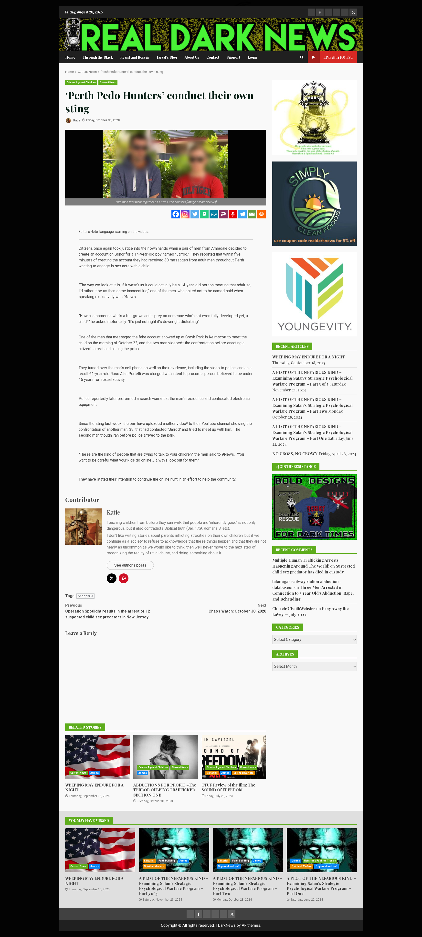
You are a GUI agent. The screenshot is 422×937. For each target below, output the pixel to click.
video (181, 423)
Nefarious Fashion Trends (320, 860)
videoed (175, 343)
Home (70, 57)
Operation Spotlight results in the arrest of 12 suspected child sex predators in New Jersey (107, 611)
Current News (108, 82)
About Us (192, 57)
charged (157, 373)
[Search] (301, 57)
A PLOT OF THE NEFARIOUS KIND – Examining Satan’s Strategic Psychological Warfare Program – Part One (312, 432)
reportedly (99, 398)
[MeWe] (214, 214)
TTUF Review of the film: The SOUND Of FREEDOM (234, 757)
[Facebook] (175, 214)
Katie (76, 120)
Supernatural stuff (229, 866)
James (94, 773)
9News (130, 296)
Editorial (212, 773)
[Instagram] (185, 214)
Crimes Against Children (81, 82)
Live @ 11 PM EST (338, 57)
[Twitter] (194, 214)
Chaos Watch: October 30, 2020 (237, 608)
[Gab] (204, 214)
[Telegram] (242, 214)
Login (252, 57)
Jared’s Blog (167, 57)
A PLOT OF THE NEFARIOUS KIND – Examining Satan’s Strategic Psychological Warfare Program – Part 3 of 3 (312, 378)
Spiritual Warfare (243, 773)
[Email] (252, 214)
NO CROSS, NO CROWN (295, 453)
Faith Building (166, 860)
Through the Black (98, 57)
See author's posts (130, 565)
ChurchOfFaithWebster (293, 608)
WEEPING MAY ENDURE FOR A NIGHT (97, 757)
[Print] (261, 214)
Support (233, 57)
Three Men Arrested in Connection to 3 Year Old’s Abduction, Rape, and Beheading (313, 593)
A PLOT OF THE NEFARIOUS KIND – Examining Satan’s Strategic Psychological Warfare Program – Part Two (312, 405)
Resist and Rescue (135, 57)
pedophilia (85, 596)
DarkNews (227, 925)
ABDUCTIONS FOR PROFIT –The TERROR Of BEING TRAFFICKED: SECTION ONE (165, 757)
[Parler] (223, 214)
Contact (212, 57)
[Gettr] (233, 214)
